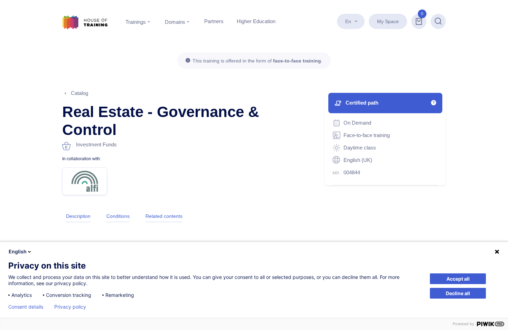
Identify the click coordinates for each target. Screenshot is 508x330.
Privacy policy (70, 307)
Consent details (25, 307)
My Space (388, 21)
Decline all (458, 293)
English (18, 251)
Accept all (458, 279)
